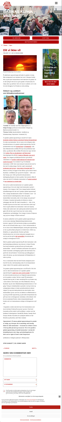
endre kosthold (32, 179)
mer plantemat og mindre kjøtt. (13, 181)
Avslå (31, 411)
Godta (31, 407)
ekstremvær (19, 146)
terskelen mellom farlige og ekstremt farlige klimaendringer (20, 140)
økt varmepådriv (20, 236)
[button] (59, 396)
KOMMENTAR (7, 359)
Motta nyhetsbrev (31, 42)
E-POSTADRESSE (8, 384)
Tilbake (5, 45)
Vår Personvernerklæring (35, 419)
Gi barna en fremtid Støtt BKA (50, 71)
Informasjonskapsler (24, 419)
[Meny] (56, 3)
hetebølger (28, 146)
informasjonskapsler (31, 399)
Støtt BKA (45, 38)
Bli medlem (16, 38)
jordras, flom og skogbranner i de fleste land (18, 153)
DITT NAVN (7, 379)
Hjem (10, 45)
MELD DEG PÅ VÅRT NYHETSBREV (51, 83)
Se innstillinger (31, 416)
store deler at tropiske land (24, 168)
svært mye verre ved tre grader (21, 273)
